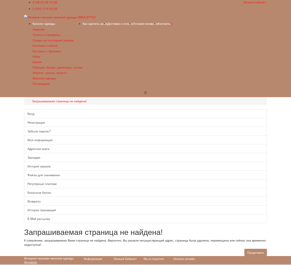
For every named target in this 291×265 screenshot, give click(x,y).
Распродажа (41, 83)
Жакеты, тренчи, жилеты (50, 72)
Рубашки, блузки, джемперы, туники (58, 67)
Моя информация (40, 140)
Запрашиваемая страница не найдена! (59, 101)
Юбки (36, 56)
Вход (30, 113)
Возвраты (34, 201)
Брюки (37, 62)
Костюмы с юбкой (45, 45)
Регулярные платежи (42, 184)
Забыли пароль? (39, 131)
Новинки (38, 29)
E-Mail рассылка (38, 219)
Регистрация (36, 122)
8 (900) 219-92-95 (45, 8)
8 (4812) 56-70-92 (45, 2)
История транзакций (41, 210)
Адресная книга (38, 148)
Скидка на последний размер (53, 40)
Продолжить (255, 252)
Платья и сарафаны (47, 34)
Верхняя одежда (44, 78)
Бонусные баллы (39, 192)
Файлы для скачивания (43, 175)
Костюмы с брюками (47, 51)
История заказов (38, 166)
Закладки (33, 157)
